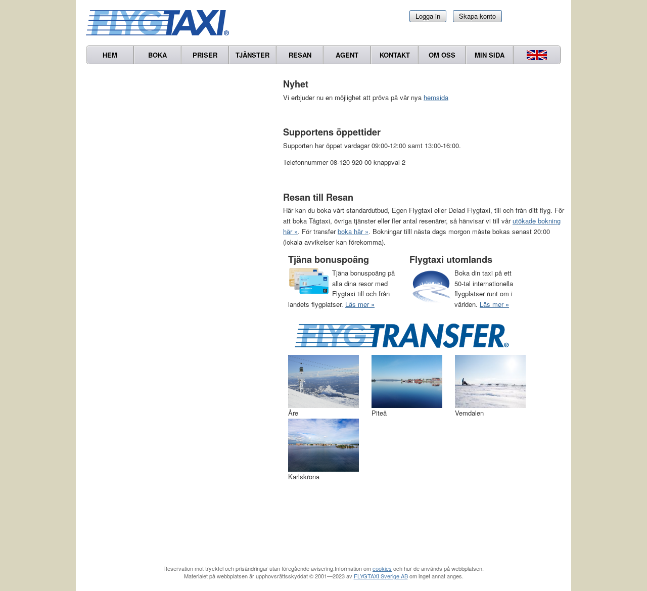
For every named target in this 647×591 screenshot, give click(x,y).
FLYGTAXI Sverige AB (381, 576)
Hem (110, 55)
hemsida (436, 97)
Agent (347, 55)
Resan (300, 55)
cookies (382, 568)
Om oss (442, 55)
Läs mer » (360, 304)
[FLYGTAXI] (162, 22)
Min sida (489, 55)
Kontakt (395, 55)
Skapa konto (477, 16)
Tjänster (252, 55)
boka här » (353, 231)
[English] (537, 55)
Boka (157, 55)
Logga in (427, 16)
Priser (205, 55)
